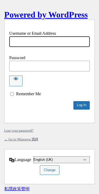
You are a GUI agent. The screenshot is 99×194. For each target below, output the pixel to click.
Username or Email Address (32, 33)
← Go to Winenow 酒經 (21, 139)
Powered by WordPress (46, 14)
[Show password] (15, 81)
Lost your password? (19, 130)
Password (17, 57)
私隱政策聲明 (17, 189)
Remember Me (28, 94)
